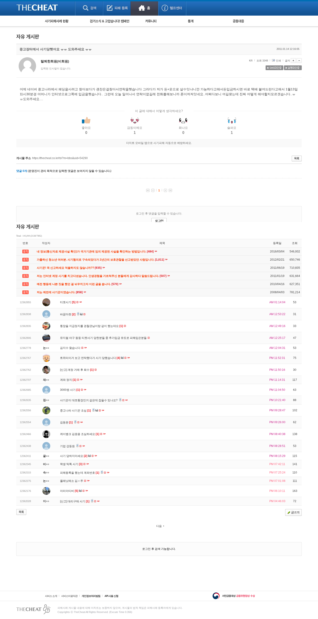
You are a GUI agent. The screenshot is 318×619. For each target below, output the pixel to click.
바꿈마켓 (67, 314)
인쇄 (278, 60)
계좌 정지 (68, 379)
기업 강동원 (67, 446)
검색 (89, 8)
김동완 (66, 422)
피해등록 (117, 8)
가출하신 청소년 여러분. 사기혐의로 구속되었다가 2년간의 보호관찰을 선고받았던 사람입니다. (101, 259)
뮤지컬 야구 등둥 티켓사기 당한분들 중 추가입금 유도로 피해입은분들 (103, 338)
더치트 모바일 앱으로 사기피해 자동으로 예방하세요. (159, 143)
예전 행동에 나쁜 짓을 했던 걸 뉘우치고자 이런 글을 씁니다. (78, 284)
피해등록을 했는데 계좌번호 (79, 472)
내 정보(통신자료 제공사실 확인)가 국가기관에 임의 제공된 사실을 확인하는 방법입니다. (95, 251)
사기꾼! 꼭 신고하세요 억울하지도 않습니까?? (69, 267)
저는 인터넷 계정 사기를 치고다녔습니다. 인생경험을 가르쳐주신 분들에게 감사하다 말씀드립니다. (102, 276)
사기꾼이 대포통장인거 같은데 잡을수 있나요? (89, 400)
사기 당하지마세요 (73, 456)
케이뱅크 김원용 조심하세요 (79, 434)
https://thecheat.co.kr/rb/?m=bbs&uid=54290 (60, 158)
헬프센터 (172, 8)
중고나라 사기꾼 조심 (75, 410)
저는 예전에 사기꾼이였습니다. (60, 292)
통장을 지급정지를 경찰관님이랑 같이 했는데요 (91, 326)
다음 (159, 526)
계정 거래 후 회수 (81, 369)
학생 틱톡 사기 (71, 464)
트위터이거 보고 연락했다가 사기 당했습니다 (90, 358)
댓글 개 (21, 171)
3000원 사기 (70, 389)
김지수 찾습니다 (70, 348)
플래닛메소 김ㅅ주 (72, 481)
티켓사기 (67, 302)
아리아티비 (69, 491)
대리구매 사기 (78, 501)
